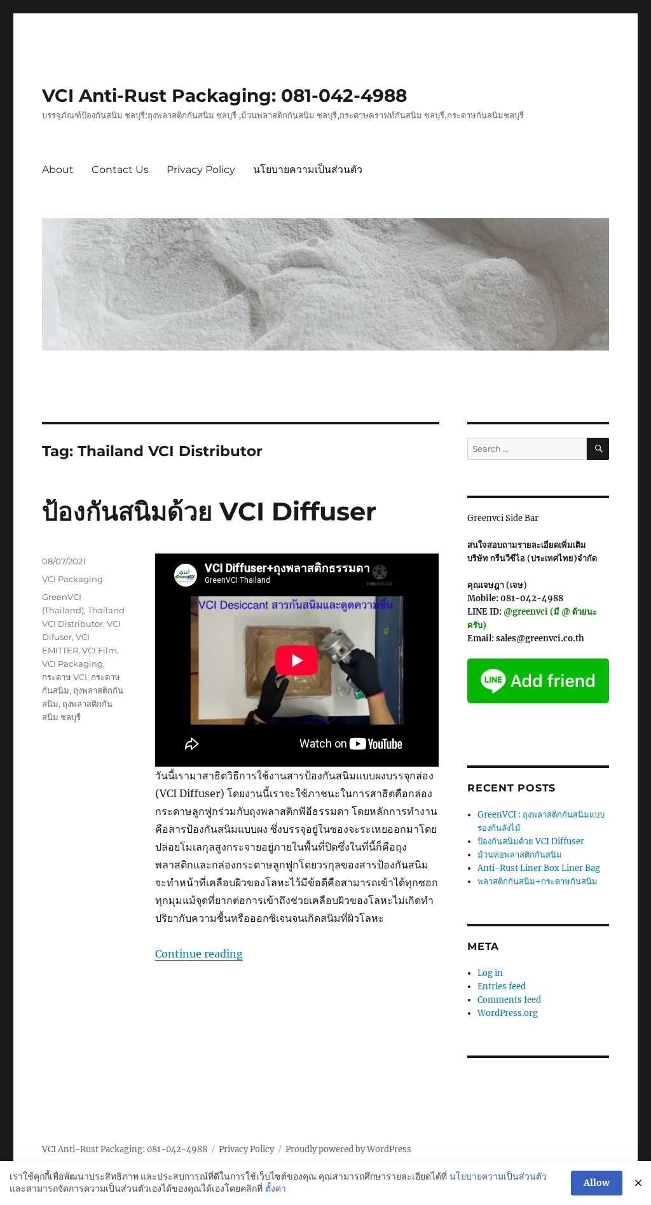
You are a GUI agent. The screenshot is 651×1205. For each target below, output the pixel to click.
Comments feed (509, 999)
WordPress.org (507, 1013)
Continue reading (199, 953)
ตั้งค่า (275, 1188)
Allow (597, 1182)
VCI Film (99, 650)
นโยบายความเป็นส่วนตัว (307, 170)
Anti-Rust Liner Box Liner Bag (538, 868)
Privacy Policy (201, 170)
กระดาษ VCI (64, 677)
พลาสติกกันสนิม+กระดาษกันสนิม (537, 881)
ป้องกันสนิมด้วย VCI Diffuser (209, 511)
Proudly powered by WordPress (348, 1149)
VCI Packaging (72, 579)
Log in (490, 973)
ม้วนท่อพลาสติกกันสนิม (519, 854)
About (58, 170)
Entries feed (501, 986)
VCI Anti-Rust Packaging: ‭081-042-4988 (224, 95)
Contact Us (120, 170)
